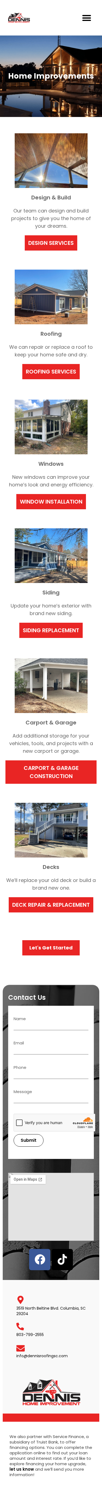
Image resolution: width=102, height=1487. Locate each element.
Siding (51, 592)
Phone (20, 1067)
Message (23, 1092)
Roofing (51, 334)
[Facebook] (39, 1259)
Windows (51, 464)
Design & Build (51, 197)
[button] (87, 18)
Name (20, 1019)
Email (19, 1043)
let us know (22, 1469)
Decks (51, 867)
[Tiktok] (62, 1259)
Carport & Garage (51, 722)
